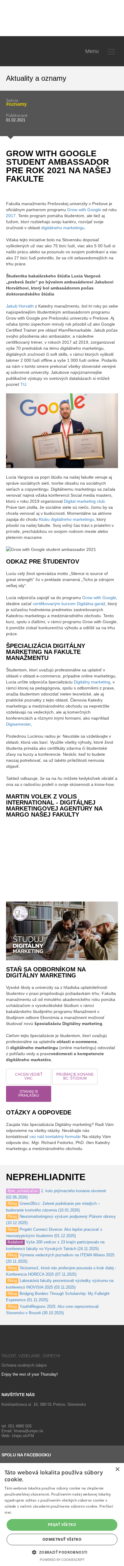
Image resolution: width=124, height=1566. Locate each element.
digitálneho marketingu (63, 227)
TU (23, 384)
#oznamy (16, 104)
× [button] (117, 1469)
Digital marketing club (84, 501)
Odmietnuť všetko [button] (62, 1539)
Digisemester (18, 724)
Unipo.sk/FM (23, 1435)
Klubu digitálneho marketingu (66, 519)
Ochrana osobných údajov (24, 1365)
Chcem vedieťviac (28, 1076)
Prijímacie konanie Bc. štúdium (75, 1076)
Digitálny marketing (92, 682)
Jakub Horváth (20, 306)
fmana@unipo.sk (28, 1431)
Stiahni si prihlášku (28, 1093)
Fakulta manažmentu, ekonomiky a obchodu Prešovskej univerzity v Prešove (42, 19)
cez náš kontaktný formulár (55, 1136)
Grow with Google (84, 209)
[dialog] (62, 1514)
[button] (61, 1552)
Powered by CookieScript (62, 1559)
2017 (11, 215)
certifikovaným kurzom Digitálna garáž (69, 603)
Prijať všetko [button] (62, 1524)
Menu (92, 51)
